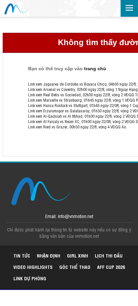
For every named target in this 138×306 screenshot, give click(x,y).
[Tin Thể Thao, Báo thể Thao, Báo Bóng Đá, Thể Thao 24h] (16, 9)
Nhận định (48, 255)
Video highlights (33, 267)
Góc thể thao (74, 267)
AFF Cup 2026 (111, 267)
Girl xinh (77, 255)
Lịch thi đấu (109, 255)
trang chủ (95, 68)
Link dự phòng (29, 278)
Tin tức (21, 255)
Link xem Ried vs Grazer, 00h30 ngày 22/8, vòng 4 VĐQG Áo (77, 126)
